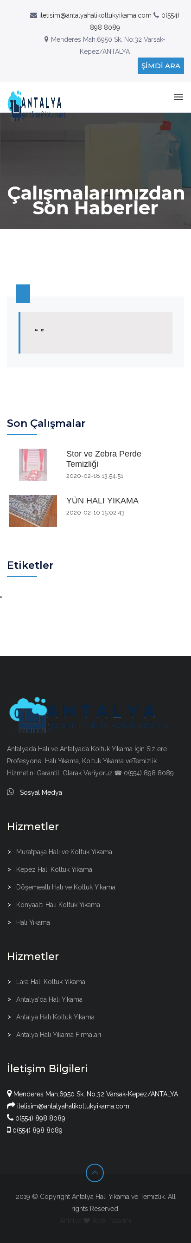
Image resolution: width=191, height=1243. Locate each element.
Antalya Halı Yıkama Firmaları (58, 1034)
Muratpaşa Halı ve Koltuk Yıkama (64, 852)
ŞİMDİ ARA (160, 65)
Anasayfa (73, 236)
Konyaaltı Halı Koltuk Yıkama (58, 904)
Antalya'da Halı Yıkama (49, 999)
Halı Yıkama (33, 922)
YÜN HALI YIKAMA (102, 500)
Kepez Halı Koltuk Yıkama (54, 869)
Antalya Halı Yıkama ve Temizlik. (119, 1196)
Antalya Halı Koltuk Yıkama (55, 1017)
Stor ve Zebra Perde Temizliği (103, 459)
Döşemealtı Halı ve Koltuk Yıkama (65, 887)
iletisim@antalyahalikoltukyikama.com (95, 15)
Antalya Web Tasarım (95, 1220)
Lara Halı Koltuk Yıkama (50, 981)
